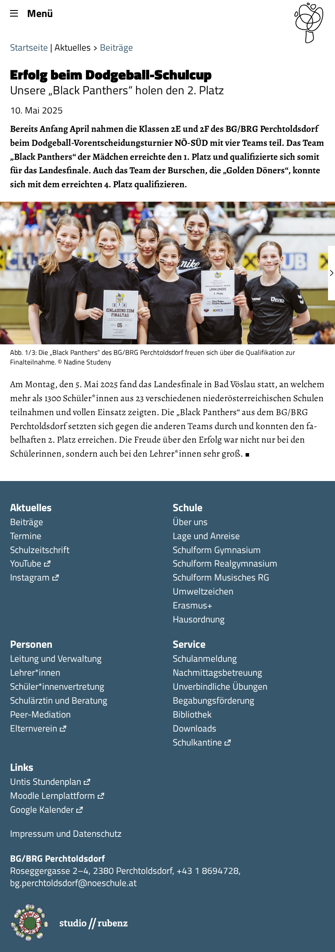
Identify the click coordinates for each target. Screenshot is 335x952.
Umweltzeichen (203, 592)
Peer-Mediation (40, 715)
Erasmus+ (192, 606)
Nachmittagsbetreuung (217, 673)
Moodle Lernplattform (52, 796)
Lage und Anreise (206, 537)
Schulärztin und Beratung (58, 701)
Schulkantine (197, 743)
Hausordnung (199, 620)
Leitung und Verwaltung (56, 659)
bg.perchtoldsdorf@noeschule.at (73, 883)
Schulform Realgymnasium (225, 564)
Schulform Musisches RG (221, 578)
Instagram (30, 578)
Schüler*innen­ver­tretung (57, 687)
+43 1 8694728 (208, 870)
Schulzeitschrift (39, 551)
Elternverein (33, 729)
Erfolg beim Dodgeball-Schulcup (111, 74)
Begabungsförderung (213, 701)
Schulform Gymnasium (217, 551)
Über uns (190, 523)
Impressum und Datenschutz (66, 834)
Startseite (29, 47)
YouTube (25, 564)
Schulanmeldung (205, 659)
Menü (39, 12)
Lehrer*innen (35, 673)
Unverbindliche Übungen (220, 687)
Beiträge (116, 47)
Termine (25, 537)
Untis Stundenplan (45, 782)
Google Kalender (42, 810)
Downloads (194, 729)
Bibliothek (192, 715)
